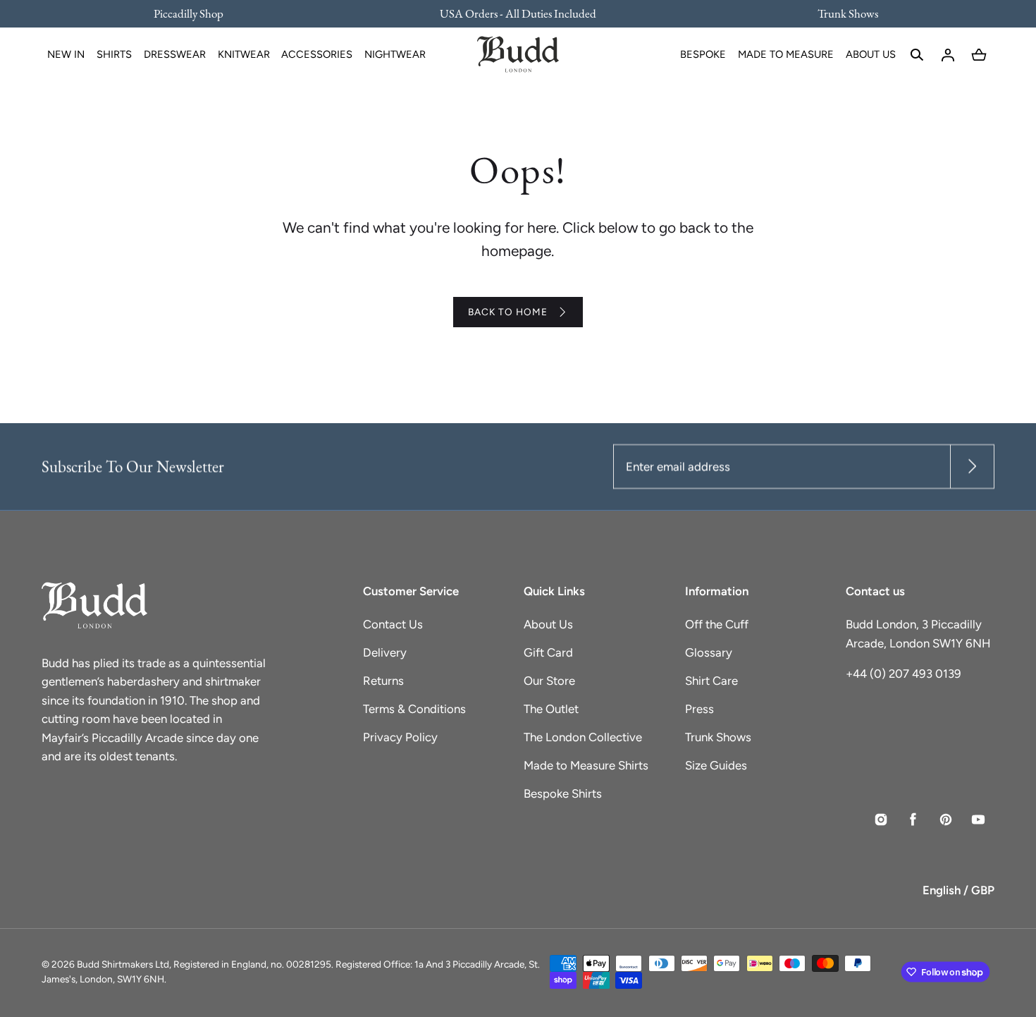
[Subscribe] (972, 466)
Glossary (708, 652)
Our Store (549, 681)
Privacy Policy (400, 737)
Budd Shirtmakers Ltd (123, 964)
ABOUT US (871, 54)
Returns (383, 681)
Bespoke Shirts (563, 793)
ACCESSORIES (316, 54)
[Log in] (947, 55)
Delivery (385, 652)
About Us (548, 624)
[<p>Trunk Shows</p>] (838, 13)
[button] (916, 55)
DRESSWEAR (175, 54)
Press (699, 709)
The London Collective (583, 737)
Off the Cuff (716, 624)
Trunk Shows (718, 737)
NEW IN (66, 54)
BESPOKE (703, 54)
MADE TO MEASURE (786, 54)
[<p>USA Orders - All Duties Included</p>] (518, 13)
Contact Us (393, 624)
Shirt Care (711, 681)
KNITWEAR (244, 54)
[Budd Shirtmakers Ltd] (518, 55)
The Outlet (551, 709)
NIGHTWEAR (395, 54)
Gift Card (548, 652)
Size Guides (716, 765)
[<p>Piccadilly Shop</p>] (197, 13)
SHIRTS (114, 54)
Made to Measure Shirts (586, 765)
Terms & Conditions (414, 709)
